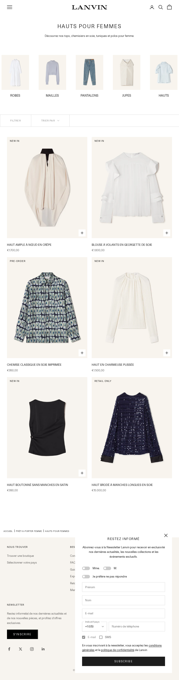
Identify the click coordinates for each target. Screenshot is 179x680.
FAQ (73, 562)
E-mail (92, 637)
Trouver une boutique (20, 555)
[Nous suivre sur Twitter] (20, 649)
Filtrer (15, 120)
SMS (108, 637)
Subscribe (123, 661)
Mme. (96, 568)
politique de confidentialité (117, 650)
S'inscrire (22, 634)
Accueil (8, 531)
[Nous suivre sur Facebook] (9, 649)
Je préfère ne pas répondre (110, 576)
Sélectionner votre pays (22, 562)
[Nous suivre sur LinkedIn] (43, 649)
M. (115, 568)
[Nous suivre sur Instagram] (32, 649)
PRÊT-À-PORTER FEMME (29, 531)
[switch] (86, 568)
